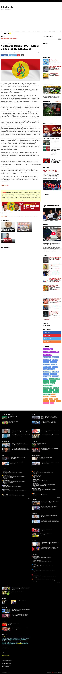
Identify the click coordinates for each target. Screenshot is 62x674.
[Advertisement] (31, 20)
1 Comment (57, 302)
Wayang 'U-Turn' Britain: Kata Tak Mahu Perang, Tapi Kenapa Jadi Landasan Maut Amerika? (49, 417)
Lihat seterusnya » (46, 80)
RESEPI (51, 403)
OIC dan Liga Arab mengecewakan (55, 141)
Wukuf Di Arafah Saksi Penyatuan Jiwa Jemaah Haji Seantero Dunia (50, 462)
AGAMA (53, 366)
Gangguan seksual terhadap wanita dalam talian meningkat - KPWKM (20, 628)
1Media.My (7, 7)
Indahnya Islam (8, 600)
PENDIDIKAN (45, 376)
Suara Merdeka (6, 475)
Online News (6, 485)
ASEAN (51, 401)
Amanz (34, 564)
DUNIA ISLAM (45, 394)
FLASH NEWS (10, 43)
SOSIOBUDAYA (36, 31)
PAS (44, 369)
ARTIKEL (4, 43)
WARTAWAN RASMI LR (38, 579)
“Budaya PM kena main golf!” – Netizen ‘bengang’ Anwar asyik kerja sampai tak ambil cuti (44, 490)
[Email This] (22, 55)
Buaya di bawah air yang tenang (12, 417)
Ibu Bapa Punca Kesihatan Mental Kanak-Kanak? (45, 458)
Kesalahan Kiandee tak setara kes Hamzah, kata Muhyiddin (13, 495)
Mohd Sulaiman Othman (8, 494)
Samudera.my (6, 489)
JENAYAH (54, 371)
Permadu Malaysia (37, 475)
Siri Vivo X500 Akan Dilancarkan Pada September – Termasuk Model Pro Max (44, 566)
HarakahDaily (36, 556)
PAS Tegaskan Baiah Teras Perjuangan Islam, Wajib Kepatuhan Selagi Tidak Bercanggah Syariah (20, 431)
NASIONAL (10, 31)
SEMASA (50, 369)
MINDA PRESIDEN (46, 387)
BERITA (53, 352)
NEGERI (44, 362)
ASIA (50, 398)
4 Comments (57, 69)
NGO (29, 31)
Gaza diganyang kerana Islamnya (51, 138)
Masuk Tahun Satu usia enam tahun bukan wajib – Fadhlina (49, 516)
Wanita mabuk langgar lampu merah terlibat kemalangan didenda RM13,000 (54, 313)
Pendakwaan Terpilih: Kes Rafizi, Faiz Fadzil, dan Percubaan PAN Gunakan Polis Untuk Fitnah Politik (54, 272)
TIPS (56, 390)
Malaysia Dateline (36, 488)
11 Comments (56, 259)
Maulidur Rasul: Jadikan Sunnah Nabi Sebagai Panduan (42, 561)
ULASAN (55, 387)
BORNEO (52, 374)
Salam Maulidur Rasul (37, 476)
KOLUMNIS (52, 31)
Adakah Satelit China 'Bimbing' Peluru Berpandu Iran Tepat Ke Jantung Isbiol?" (49, 422)
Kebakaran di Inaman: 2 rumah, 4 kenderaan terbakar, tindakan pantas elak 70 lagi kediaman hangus (44, 485)
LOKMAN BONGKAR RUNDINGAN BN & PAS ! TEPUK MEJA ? (44, 580)
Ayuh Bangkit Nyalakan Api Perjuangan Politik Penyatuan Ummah (49, 449)
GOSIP (53, 394)
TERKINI (53, 359)
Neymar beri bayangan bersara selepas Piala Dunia (46, 534)
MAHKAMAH (45, 371)
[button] (54, 31)
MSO (34, 493)
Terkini (6, 1)
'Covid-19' (11, 1)
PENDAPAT (54, 376)
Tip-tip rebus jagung (53, 73)
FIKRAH (57, 401)
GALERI (44, 390)
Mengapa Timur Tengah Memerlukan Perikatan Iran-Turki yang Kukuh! (50, 430)
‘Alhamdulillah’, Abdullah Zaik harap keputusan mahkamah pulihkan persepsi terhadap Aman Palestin (20, 588)
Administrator (22, 1)
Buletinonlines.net (37, 560)
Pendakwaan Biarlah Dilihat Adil (22, 601)
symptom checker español (7, 660)
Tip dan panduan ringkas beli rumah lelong (55, 67)
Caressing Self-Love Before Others (13, 623)
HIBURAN (52, 381)
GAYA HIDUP (44, 31)
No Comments (57, 309)
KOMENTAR (45, 357)
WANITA (55, 392)
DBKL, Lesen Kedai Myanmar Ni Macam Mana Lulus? (12, 472)
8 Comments (56, 64)
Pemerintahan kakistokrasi (54, 153)
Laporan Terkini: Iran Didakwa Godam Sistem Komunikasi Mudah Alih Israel (50, 502)
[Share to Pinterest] (18, 55)
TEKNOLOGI (6, 33)
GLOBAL (17, 31)
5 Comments (57, 75)
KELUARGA (45, 403)
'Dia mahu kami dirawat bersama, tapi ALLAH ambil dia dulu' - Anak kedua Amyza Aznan (50, 543)
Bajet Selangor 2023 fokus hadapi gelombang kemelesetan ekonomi (23, 216)
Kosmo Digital (36, 575)
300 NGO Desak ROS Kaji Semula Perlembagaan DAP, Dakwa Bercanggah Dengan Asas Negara (19, 444)
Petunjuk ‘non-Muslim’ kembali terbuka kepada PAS (42, 557)
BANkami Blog (6, 471)
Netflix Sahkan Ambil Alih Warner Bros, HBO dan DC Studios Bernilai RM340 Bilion (49, 548)
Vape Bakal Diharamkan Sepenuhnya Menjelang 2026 (18, 458)
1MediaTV (45, 364)
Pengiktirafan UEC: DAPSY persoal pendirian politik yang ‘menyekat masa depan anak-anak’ (50, 521)
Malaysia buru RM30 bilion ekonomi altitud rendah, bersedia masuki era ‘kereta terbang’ (14, 477)
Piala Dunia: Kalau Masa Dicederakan (13, 422)
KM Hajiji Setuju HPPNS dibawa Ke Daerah (40, 480)
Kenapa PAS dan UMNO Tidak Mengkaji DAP (55, 264)
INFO (55, 398)
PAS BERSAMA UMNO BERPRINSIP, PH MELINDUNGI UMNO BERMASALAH (55, 148)
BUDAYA (44, 398)
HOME (5, 31)
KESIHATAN (45, 359)
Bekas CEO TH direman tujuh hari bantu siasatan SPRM (18, 592)
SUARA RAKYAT (5, 185)
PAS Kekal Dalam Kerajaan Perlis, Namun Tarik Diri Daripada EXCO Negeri (21, 435)
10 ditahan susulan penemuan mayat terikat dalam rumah (43, 472)
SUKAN (52, 364)
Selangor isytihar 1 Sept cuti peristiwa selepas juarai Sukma (51, 171)
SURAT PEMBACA (46, 392)
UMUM (51, 383)
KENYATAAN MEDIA (47, 385)
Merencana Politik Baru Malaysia (52, 113)
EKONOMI (52, 362)
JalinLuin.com (36, 479)
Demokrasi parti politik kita (55, 257)
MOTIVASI (45, 396)
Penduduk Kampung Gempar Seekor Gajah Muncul (12, 486)
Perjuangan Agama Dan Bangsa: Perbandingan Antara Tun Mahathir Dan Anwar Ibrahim (56, 160)
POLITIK (23, 31)
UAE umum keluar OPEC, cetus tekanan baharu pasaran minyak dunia (21, 610)
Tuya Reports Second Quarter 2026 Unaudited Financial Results (44, 576)
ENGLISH (45, 381)
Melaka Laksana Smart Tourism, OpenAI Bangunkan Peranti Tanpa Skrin (49, 507)
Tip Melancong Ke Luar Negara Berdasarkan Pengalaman (54, 61)
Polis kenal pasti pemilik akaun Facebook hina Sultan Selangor (55, 306)
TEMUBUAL (45, 401)
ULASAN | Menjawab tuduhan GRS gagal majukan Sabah (55, 279)
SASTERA (52, 396)
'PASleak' (16, 1)
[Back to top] (59, 671)
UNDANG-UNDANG (54, 378)
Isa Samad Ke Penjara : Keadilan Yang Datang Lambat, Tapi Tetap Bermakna (50, 435)
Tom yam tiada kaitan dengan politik (53, 286)
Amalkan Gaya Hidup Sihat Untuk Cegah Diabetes (16, 462)
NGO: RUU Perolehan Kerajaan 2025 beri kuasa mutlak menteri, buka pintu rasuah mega (20, 449)
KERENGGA (35, 471)
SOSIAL (50, 390)
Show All (29, 498)
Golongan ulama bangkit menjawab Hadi (40, 494)
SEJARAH (45, 383)
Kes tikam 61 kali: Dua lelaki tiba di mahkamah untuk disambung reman (55, 299)
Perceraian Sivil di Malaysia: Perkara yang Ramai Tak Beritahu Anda (14, 491)
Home (2, 1)
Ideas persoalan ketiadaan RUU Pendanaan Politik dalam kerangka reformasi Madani (20, 615)
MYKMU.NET (35, 483)
